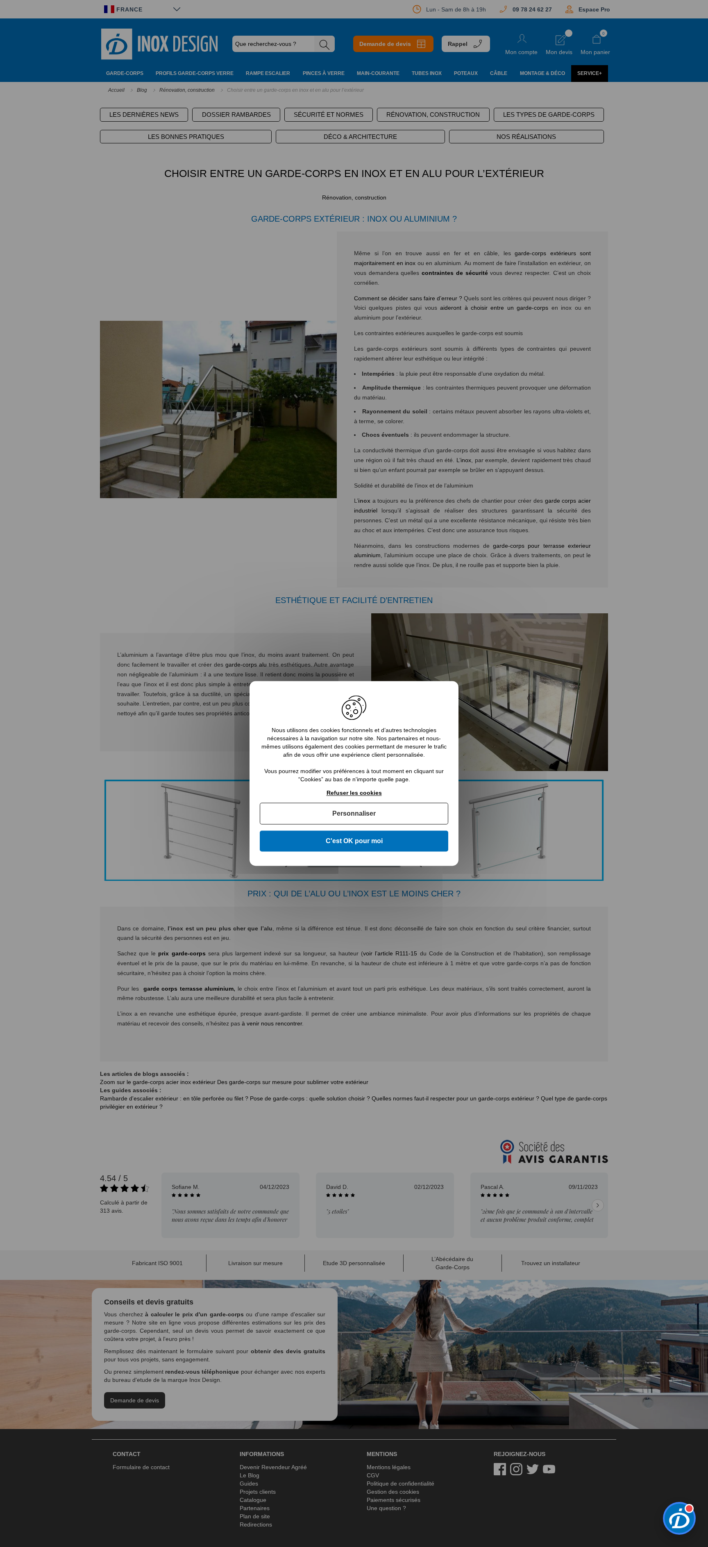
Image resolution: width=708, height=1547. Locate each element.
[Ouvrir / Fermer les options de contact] (679, 1518)
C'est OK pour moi (354, 840)
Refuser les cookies (354, 792)
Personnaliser (354, 813)
